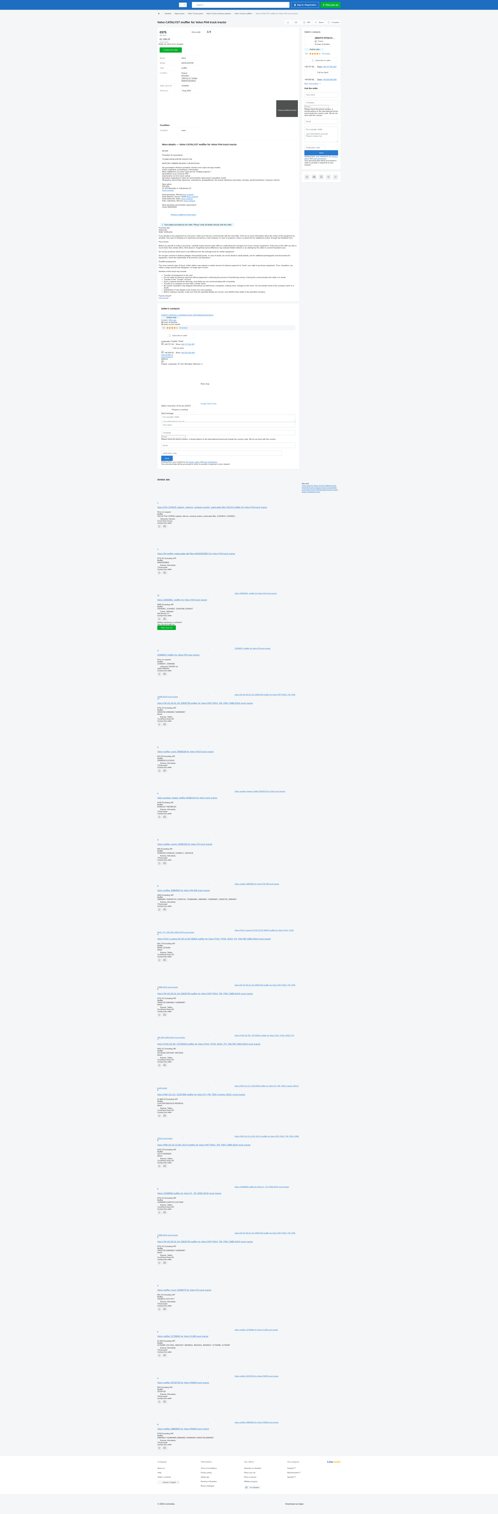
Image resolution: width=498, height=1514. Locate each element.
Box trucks (311, 490)
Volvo (183, 58)
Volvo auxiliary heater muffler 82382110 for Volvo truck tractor (187, 798)
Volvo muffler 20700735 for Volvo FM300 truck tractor (183, 1382)
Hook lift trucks (308, 488)
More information (311, 84)
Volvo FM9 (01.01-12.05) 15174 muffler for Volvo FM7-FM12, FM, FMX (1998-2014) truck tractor (204, 1145)
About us (161, 1468)
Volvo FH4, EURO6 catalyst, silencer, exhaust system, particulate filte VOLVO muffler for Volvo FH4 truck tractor (212, 507)
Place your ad (166, 628)
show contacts (168, 190)
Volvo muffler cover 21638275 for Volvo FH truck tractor (184, 1290)
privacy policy (194, 462)
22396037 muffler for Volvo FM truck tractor (178, 655)
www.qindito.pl (167, 355)
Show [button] (178, 344)
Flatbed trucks (330, 486)
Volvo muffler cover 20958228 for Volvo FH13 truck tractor (185, 751)
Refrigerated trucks (324, 490)
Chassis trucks (320, 488)
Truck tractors (308, 486)
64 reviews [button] (183, 328)
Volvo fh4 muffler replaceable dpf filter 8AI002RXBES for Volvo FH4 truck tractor (196, 553)
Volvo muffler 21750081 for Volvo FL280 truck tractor (182, 1336)
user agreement (210, 462)
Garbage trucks (313, 492)
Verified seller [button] (171, 317)
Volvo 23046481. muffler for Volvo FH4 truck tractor (182, 600)
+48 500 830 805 (188, 353)
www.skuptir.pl (167, 357)
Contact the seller (171, 50)
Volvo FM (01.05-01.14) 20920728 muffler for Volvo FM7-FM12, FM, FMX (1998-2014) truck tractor (205, 703)
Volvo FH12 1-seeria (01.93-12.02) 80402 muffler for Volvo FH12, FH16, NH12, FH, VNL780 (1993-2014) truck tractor (214, 939)
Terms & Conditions (209, 1468)
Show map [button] (205, 384)
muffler (184, 68)
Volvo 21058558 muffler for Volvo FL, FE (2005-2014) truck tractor (189, 1193)
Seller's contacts (164, 1477)
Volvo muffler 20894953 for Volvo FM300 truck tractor (183, 1429)
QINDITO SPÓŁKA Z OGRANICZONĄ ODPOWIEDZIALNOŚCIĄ (187, 315)
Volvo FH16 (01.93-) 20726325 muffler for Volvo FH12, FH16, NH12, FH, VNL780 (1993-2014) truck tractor (208, 1044)
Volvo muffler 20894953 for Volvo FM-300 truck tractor (183, 890)
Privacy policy (206, 1473)
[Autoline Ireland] (167, 5)
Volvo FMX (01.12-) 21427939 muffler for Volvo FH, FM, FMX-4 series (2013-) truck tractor (201, 1094)
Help (159, 1473)
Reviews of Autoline (209, 1481)
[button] (288, 22)
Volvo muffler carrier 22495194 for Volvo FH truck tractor (184, 844)
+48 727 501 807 (188, 344)
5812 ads (172, 320)
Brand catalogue (207, 1486)
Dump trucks (319, 486)
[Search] (194, 4)
